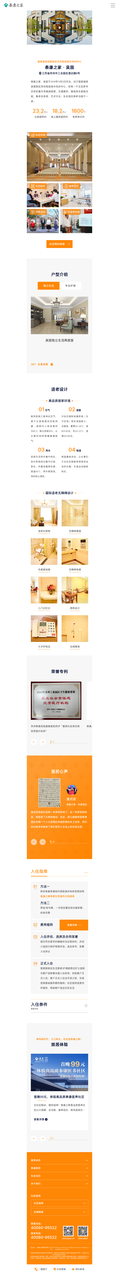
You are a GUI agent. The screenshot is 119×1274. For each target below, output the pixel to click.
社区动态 (36, 1176)
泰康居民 (36, 1168)
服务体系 (36, 1160)
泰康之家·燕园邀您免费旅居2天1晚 (59, 1097)
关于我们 (36, 1183)
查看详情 (39, 1119)
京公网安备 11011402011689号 (61, 1249)
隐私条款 (32, 1247)
